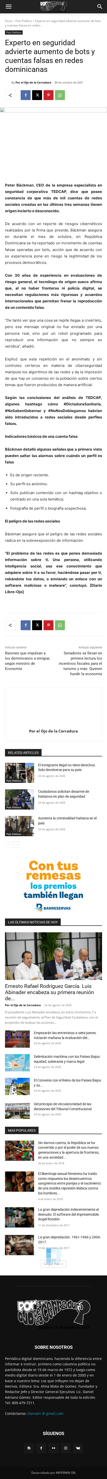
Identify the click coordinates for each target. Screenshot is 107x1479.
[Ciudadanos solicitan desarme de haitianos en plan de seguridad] (19, 799)
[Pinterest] (49, 95)
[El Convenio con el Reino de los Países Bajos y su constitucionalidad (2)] (17, 1086)
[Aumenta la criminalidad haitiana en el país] (19, 826)
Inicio (8, 21)
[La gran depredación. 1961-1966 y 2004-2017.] (19, 1245)
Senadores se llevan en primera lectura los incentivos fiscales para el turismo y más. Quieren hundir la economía (80, 663)
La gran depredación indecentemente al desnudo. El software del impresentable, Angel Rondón (68, 1214)
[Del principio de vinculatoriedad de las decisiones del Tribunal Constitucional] (17, 1110)
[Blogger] (29, 1448)
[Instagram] (66, 1448)
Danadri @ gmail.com (45, 1413)
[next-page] (16, 844)
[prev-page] (8, 844)
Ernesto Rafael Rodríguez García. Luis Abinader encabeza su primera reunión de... (49, 992)
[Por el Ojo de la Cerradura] (8, 82)
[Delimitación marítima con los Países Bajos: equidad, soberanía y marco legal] (17, 1062)
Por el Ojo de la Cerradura (33, 82)
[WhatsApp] (60, 95)
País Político (23, 21)
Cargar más (52, 1264)
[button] (8, 6)
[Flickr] (53, 1448)
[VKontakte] (78, 1448)
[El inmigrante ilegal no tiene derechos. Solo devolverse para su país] (19, 773)
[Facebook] (26, 95)
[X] (37, 95)
